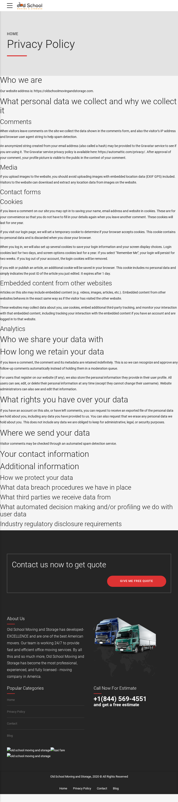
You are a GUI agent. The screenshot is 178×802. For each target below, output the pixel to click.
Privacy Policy (16, 711)
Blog (10, 735)
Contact (12, 723)
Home (12, 34)
